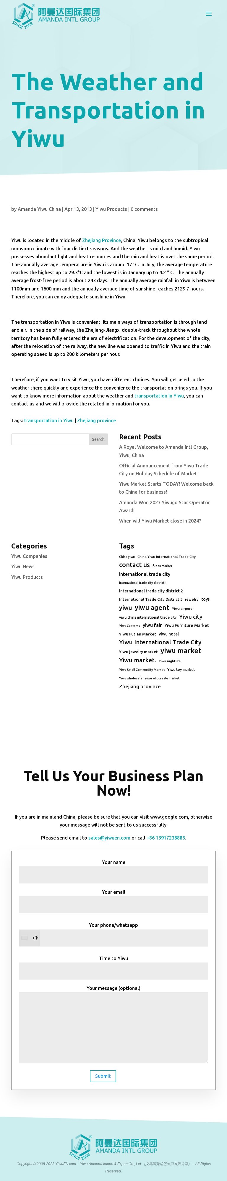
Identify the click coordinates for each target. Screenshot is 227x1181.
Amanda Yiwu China (39, 209)
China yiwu (127, 557)
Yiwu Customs (129, 626)
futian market (162, 566)
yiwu (125, 607)
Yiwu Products (111, 209)
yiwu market (180, 651)
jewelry (192, 599)
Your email (113, 892)
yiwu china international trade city (147, 617)
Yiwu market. (137, 660)
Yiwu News (23, 566)
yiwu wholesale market (162, 678)
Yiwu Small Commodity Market (142, 669)
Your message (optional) (113, 988)
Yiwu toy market (181, 669)
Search (98, 439)
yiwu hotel (169, 634)
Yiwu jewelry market (138, 651)
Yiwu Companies (29, 556)
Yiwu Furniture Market (186, 625)
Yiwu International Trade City (160, 642)
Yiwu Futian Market (137, 634)
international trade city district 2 (151, 591)
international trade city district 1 (143, 582)
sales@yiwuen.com (109, 837)
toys (205, 599)
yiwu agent (152, 607)
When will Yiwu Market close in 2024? (160, 520)
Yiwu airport (182, 608)
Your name (113, 862)
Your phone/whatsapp (85, 931)
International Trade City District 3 (150, 599)
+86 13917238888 (166, 837)
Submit (103, 1076)
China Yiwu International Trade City (166, 557)
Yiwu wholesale (130, 678)
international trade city (144, 574)
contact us (134, 564)
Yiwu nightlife (170, 661)
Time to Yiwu (113, 958)
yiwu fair (152, 625)
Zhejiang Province (101, 240)
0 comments (144, 209)
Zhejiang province (96, 420)
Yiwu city (190, 616)
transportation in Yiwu (159, 395)
